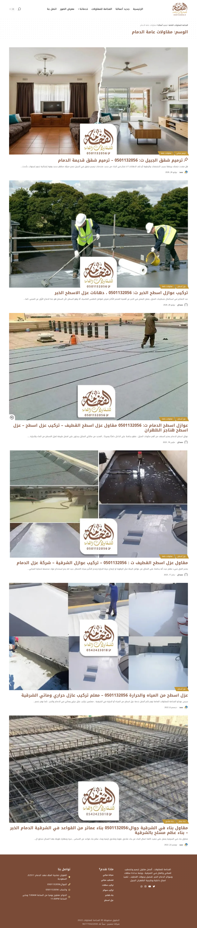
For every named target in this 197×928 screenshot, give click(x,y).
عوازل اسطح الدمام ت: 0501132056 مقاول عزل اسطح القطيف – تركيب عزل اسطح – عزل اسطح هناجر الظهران (100, 428)
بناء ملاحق (169, 821)
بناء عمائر (182, 821)
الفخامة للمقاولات (92, 920)
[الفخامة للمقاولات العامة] (179, 9)
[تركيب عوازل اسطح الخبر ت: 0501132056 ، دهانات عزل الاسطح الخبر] (98, 234)
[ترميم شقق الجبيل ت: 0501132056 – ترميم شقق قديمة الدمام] (98, 101)
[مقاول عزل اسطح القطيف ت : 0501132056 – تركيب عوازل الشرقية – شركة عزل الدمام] (98, 504)
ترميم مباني (181, 153)
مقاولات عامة (166, 153)
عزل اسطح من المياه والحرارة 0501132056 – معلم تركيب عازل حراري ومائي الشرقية (104, 695)
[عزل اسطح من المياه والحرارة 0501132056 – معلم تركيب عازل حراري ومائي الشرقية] (98, 636)
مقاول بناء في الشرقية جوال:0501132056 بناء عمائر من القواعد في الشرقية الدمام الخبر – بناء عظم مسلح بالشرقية (99, 830)
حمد (181, 172)
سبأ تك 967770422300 (93, 924)
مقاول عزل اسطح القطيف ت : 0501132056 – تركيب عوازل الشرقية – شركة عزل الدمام (102, 563)
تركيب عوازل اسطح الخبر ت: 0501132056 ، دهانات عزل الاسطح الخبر (121, 293)
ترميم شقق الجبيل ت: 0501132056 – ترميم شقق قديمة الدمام (120, 160)
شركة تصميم (113, 924)
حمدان (180, 304)
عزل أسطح (182, 286)
